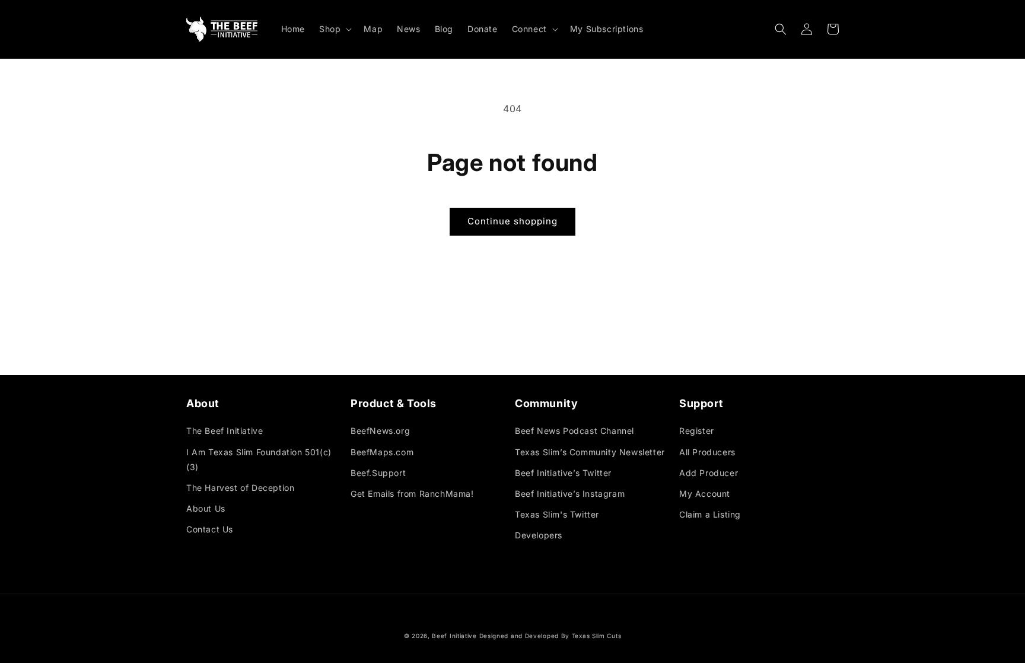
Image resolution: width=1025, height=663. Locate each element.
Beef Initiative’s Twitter (563, 473)
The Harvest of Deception (240, 488)
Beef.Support (378, 473)
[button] (334, 29)
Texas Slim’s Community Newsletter (590, 452)
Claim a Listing (710, 514)
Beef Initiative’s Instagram (570, 493)
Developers (538, 535)
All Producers (707, 452)
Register (696, 431)
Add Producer (708, 473)
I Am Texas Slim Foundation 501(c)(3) (259, 459)
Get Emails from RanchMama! (412, 493)
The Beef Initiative (224, 431)
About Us (205, 508)
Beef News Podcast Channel (574, 431)
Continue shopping (512, 221)
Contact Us (209, 529)
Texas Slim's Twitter (557, 514)
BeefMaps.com (382, 452)
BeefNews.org (380, 431)
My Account (704, 493)
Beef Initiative (454, 635)
